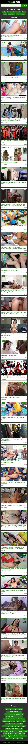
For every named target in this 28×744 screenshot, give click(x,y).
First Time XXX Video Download (14, 714)
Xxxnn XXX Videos (10, 723)
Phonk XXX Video (8, 733)
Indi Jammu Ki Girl (8, 726)
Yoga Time (20, 723)
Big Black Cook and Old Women (17, 736)
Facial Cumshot (20, 14)
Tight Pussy (11, 14)
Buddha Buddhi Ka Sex (10, 719)
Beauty (9, 12)
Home (4, 742)
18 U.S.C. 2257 (21, 742)
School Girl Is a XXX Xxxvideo (14, 709)
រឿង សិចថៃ (4, 736)
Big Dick (15, 12)
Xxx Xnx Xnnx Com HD (7, 731)
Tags (9, 742)
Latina (4, 12)
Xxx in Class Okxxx (19, 726)
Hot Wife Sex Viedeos (21, 731)
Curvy (23, 12)
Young (5, 14)
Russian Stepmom (20, 733)
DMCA (13, 742)
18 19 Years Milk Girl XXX (14, 711)
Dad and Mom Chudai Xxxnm (14, 728)
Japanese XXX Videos (9, 721)
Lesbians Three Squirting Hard (14, 738)
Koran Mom (21, 719)
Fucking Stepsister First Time (14, 716)
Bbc (20, 12)
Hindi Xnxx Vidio (20, 721)
